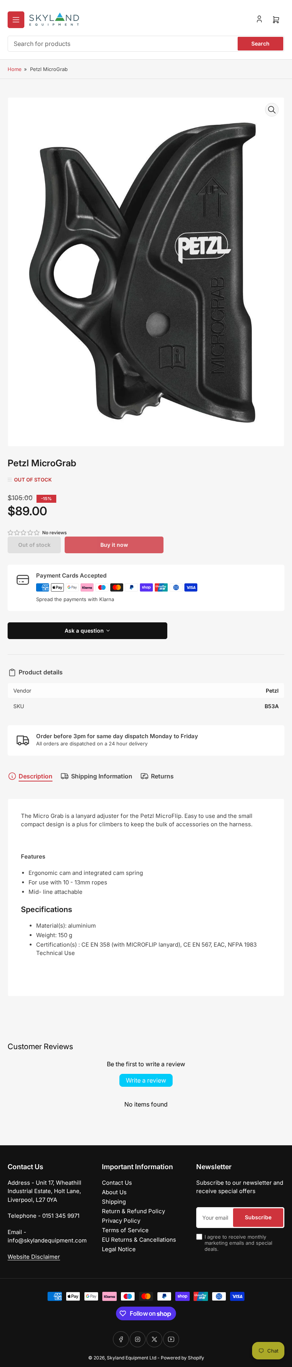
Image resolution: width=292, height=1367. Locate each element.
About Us (114, 1192)
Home (15, 69)
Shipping (114, 1201)
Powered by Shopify (182, 1358)
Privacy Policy (121, 1220)
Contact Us (117, 1182)
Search (260, 43)
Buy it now (114, 544)
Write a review (146, 1080)
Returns (162, 776)
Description (35, 776)
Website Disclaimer (34, 1256)
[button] (24, 533)
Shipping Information (101, 776)
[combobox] (146, 44)
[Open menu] (16, 19)
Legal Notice (119, 1249)
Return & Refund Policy (133, 1211)
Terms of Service (125, 1230)
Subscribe (258, 1217)
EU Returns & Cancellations (139, 1239)
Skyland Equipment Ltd (131, 1358)
